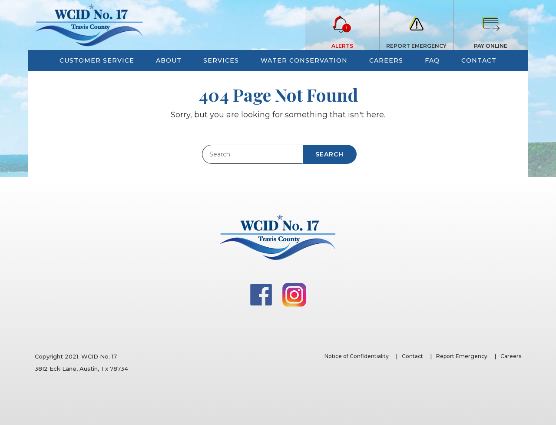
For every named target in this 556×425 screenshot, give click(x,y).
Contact (412, 356)
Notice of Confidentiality (356, 356)
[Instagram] (294, 294)
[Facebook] (262, 294)
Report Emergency (461, 356)
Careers (510, 356)
